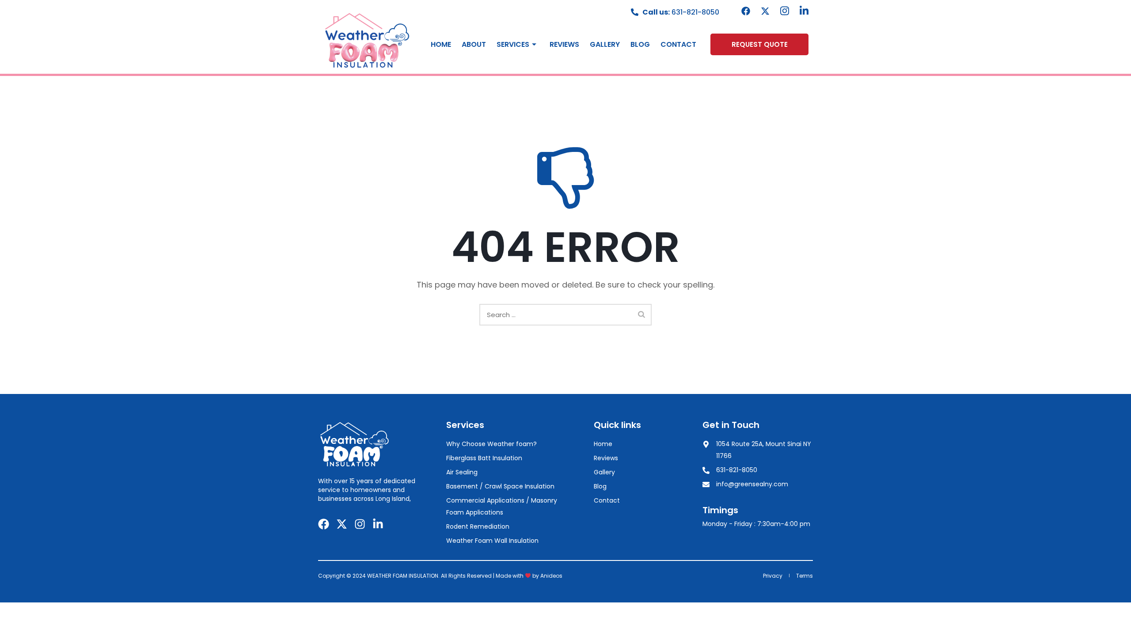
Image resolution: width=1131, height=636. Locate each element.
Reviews (564, 44)
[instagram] (784, 11)
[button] (759, 44)
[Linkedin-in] (377, 524)
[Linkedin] (804, 11)
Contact (678, 44)
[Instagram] (359, 524)
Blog (640, 44)
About (474, 44)
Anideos (551, 575)
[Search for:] (565, 315)
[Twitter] (765, 11)
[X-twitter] (341, 524)
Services (513, 44)
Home (441, 44)
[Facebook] (745, 11)
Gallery (605, 44)
